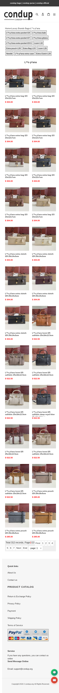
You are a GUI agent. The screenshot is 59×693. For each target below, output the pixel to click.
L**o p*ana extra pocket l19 (18, 33)
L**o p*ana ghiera (40, 38)
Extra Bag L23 (29, 48)
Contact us (12, 580)
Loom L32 (38, 43)
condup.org (29, 684)
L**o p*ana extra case (24, 54)
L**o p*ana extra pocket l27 (18, 38)
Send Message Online (18, 661)
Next (18, 548)
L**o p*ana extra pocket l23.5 (19, 43)
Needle (9, 54)
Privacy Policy (14, 603)
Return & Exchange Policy (19, 596)
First (38, 543)
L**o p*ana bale (39, 33)
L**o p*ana (35, 28)
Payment (12, 611)
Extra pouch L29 (13, 48)
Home (8, 28)
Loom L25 (42, 48)
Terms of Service (15, 625)
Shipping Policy (14, 618)
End (25, 548)
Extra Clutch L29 (43, 54)
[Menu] (54, 14)
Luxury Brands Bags (20, 28)
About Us (12, 572)
